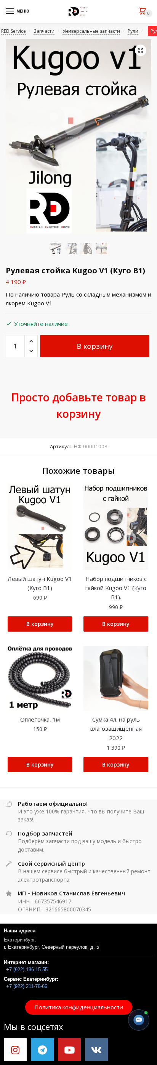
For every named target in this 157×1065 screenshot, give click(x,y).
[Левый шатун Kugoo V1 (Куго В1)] (40, 527)
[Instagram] (15, 1049)
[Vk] (96, 1049)
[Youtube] (69, 1049)
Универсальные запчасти (91, 31)
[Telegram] (42, 1049)
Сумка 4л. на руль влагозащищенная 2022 (116, 728)
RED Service (13, 31)
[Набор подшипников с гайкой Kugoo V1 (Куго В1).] (115, 527)
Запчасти (44, 31)
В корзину (94, 346)
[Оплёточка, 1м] (40, 678)
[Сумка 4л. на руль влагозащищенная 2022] (115, 678)
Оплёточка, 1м (40, 719)
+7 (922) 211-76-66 (26, 986)
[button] (78, 1007)
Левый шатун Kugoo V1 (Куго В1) (40, 583)
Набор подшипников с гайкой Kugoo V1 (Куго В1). (116, 588)
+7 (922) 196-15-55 (27, 969)
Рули (133, 31)
